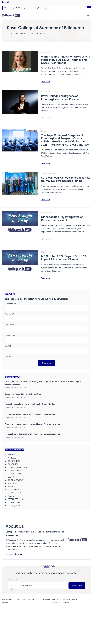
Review (11, 496)
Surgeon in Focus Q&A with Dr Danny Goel (23, 394)
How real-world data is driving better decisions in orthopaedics (32, 434)
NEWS (10, 486)
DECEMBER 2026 (15, 473)
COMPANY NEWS (15, 470)
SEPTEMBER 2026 (15, 499)
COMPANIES (13, 464)
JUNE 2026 (12, 483)
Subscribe (46, 363)
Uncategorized (14, 505)
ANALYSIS (12, 454)
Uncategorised (14, 502)
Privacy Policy (57, 599)
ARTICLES (12, 458)
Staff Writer (9, 387)
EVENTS (11, 477)
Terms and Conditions (60, 602)
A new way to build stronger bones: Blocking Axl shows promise (29, 8)
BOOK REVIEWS (14, 461)
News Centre (13, 489)
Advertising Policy (70, 599)
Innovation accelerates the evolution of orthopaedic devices (32, 404)
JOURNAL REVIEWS (15, 480)
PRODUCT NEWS (15, 493)
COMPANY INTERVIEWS (17, 467)
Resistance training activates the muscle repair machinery (31, 414)
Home (9, 33)
